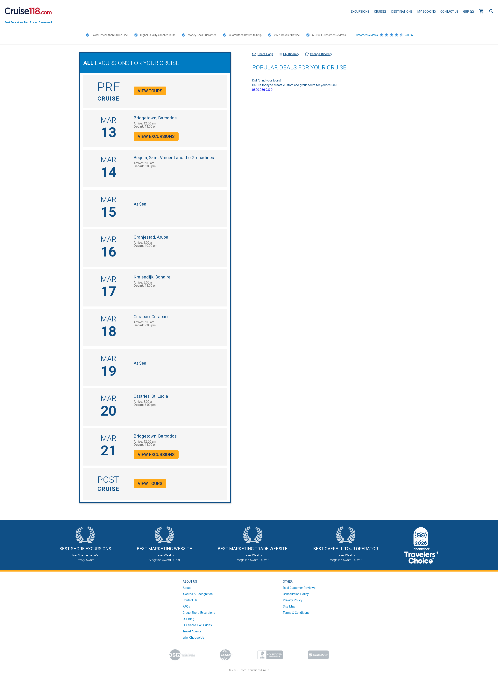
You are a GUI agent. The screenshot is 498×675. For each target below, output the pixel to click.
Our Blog (188, 619)
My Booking (426, 11)
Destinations (402, 11)
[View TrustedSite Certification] (318, 654)
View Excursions (156, 136)
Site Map (289, 606)
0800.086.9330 (262, 90)
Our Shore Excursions (197, 625)
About (187, 588)
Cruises (380, 11)
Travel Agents (192, 631)
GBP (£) (468, 11)
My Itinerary (291, 54)
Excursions (360, 11)
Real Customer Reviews (299, 588)
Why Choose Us (193, 637)
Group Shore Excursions (199, 613)
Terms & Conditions (296, 613)
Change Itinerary (321, 54)
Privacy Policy (292, 600)
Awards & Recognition (198, 594)
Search (491, 11)
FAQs (186, 606)
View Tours (150, 90)
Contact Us (449, 11)
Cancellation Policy (296, 594)
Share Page (265, 54)
